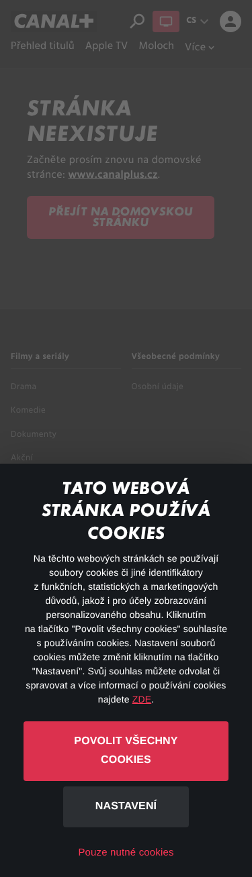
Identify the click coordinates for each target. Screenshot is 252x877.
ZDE (141, 699)
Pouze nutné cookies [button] (125, 852)
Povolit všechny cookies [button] (125, 750)
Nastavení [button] (126, 806)
